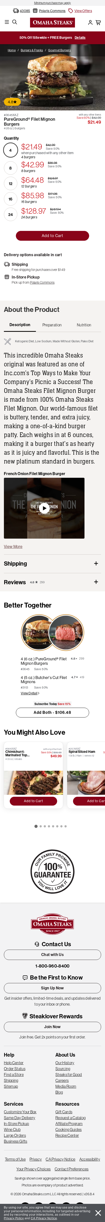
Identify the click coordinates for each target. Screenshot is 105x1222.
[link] (52, 3)
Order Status (14, 1068)
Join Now (52, 1026)
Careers (62, 1080)
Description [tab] (20, 324)
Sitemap (11, 1086)
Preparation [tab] (52, 325)
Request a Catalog (70, 1118)
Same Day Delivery (19, 1118)
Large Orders (15, 1135)
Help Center (14, 1063)
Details (80, 38)
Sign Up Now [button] (52, 988)
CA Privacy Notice (60, 1159)
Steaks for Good (68, 1074)
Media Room (65, 1086)
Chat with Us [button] (52, 954)
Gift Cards (63, 1112)
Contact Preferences (72, 1169)
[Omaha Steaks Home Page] (52, 22)
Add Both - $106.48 (52, 712)
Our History (64, 1063)
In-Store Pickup (16, 1123)
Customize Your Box (20, 1112)
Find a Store (14, 1074)
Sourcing (62, 1068)
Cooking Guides (68, 1129)
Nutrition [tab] (84, 325)
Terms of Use (15, 1159)
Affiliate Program (69, 1123)
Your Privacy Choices (33, 1169)
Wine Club (12, 1129)
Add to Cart (52, 235)
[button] (80, 11)
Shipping (11, 1080)
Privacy (36, 1159)
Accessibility (89, 1159)
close (98, 1213)
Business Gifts (15, 1141)
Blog (59, 1092)
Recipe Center (67, 1135)
